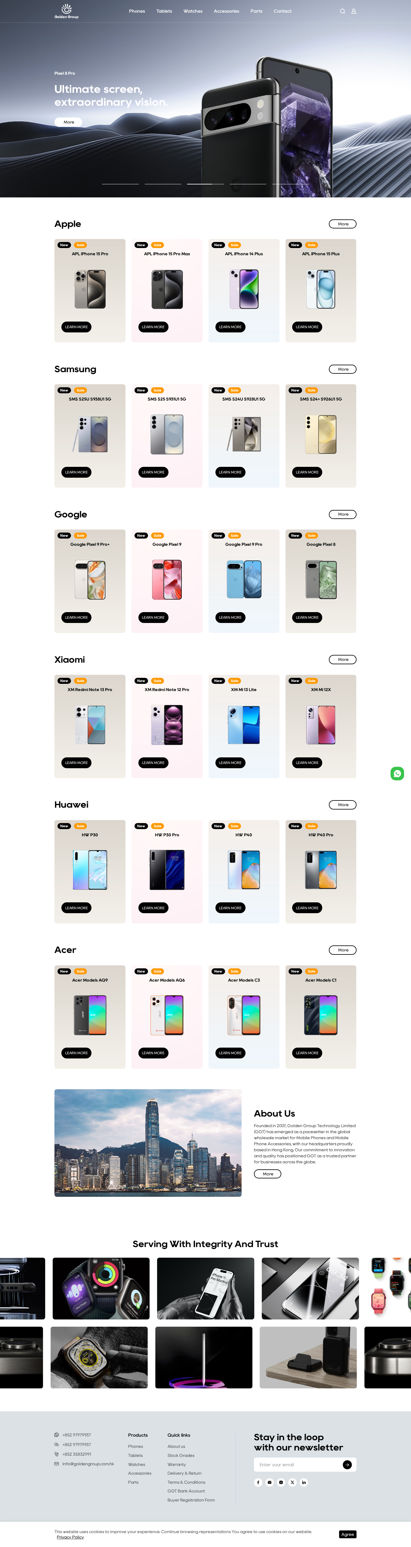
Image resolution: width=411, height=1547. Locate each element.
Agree (347, 1534)
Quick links (179, 1435)
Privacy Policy (70, 1537)
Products (138, 1435)
